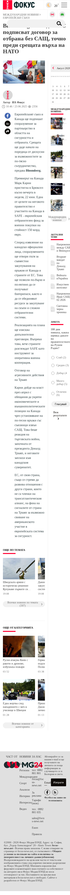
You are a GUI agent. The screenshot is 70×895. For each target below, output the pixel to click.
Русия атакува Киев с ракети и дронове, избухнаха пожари (15, 663)
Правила (37, 834)
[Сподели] (7, 131)
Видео (23, 809)
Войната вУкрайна (62, 277)
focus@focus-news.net (38, 782)
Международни (25, 776)
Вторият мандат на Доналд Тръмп (61, 263)
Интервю (24, 796)
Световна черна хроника (62, 309)
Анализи (24, 789)
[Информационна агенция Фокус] (47, 792)
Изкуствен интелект (63, 286)
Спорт (23, 783)
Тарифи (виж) (36, 802)
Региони (24, 770)
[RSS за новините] (55, 792)
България (24, 763)
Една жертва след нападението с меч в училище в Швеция (15, 707)
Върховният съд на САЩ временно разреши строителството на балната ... (62, 170)
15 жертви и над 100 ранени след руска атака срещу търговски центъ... (62, 203)
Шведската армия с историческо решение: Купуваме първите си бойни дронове (16, 586)
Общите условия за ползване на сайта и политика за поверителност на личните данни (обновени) (32, 854)
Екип (35, 827)
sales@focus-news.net (38, 820)
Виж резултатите (60, 414)
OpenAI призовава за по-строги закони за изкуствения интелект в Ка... (62, 121)
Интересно (25, 802)
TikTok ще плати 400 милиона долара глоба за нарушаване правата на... (62, 186)
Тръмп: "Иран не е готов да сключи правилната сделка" (62, 137)
